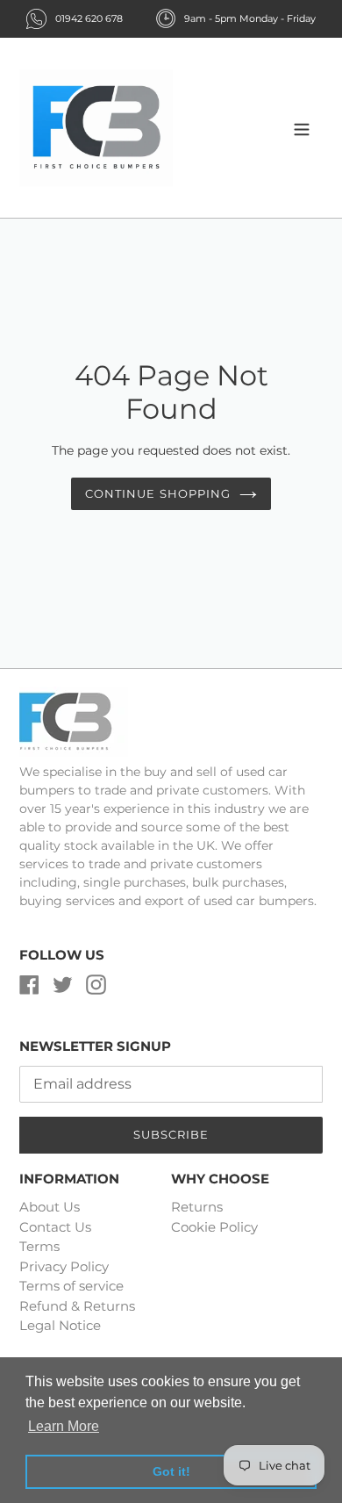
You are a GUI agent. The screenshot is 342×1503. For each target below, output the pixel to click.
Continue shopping (158, 493)
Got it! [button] (171, 1471)
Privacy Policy (64, 1266)
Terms (39, 1246)
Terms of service (71, 1285)
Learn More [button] (63, 1426)
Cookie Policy (214, 1227)
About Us (49, 1206)
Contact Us (55, 1227)
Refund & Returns (77, 1306)
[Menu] (301, 128)
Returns (197, 1206)
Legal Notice (60, 1325)
